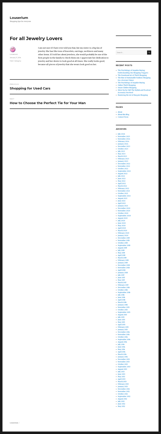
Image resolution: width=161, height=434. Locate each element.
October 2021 (123, 193)
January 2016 (123, 305)
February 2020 (123, 233)
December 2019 (124, 238)
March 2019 (122, 258)
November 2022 (124, 166)
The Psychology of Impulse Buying (131, 83)
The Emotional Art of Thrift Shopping (132, 75)
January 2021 (123, 206)
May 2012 (121, 406)
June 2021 (121, 201)
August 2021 (122, 198)
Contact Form (123, 117)
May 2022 (121, 181)
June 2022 (122, 179)
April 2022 (122, 184)
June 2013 (121, 374)
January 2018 (123, 273)
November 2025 (124, 136)
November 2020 (124, 211)
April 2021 (122, 203)
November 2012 (124, 391)
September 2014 (124, 339)
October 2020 (123, 213)
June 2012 (121, 404)
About (120, 112)
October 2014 (123, 337)
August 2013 (122, 369)
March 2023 (122, 156)
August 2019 (122, 248)
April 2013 (121, 379)
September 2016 (124, 292)
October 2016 (123, 290)
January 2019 (123, 263)
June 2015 (121, 320)
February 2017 (123, 285)
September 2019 (124, 245)
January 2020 (123, 236)
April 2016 (121, 300)
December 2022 (124, 164)
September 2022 (124, 171)
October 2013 (123, 364)
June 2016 (121, 297)
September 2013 (124, 367)
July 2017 (121, 275)
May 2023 (121, 154)
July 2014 (121, 344)
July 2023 (121, 151)
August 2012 (122, 399)
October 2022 (123, 169)
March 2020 (122, 231)
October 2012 (123, 394)
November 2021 (124, 191)
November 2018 (124, 268)
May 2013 (121, 377)
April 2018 (121, 270)
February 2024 (123, 141)
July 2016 (121, 295)
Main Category (15, 61)
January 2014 (123, 357)
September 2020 (124, 216)
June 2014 (121, 347)
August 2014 (122, 342)
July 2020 (121, 221)
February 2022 (123, 188)
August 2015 (122, 315)
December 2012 (124, 389)
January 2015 (123, 330)
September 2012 (124, 396)
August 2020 (123, 218)
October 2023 (123, 149)
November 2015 (124, 307)
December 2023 (124, 146)
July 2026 (121, 134)
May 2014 (121, 349)
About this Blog (123, 115)
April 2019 (121, 255)
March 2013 (122, 382)
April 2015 (121, 325)
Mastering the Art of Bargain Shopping (133, 95)
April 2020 (122, 228)
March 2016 (122, 302)
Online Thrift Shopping (127, 85)
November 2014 (124, 335)
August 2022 (122, 174)
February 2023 (123, 159)
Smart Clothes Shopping (127, 88)
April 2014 (121, 352)
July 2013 (121, 372)
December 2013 (124, 359)
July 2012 (121, 401)
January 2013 (123, 387)
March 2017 (122, 283)
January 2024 (123, 144)
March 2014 (122, 354)
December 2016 (124, 288)
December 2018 (124, 265)
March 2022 (122, 186)
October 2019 (123, 243)
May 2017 (121, 280)
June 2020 (122, 223)
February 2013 (123, 384)
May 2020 (122, 226)
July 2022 (121, 176)
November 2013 (124, 362)
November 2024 (124, 139)
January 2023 (123, 161)
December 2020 (124, 208)
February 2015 (123, 327)
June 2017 (121, 278)
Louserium (19, 18)
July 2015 (121, 317)
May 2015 (121, 322)
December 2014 (124, 332)
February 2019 (123, 260)
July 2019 (121, 250)
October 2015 (123, 310)
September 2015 (124, 312)
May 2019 (121, 253)
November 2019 (124, 240)
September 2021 (124, 196)
